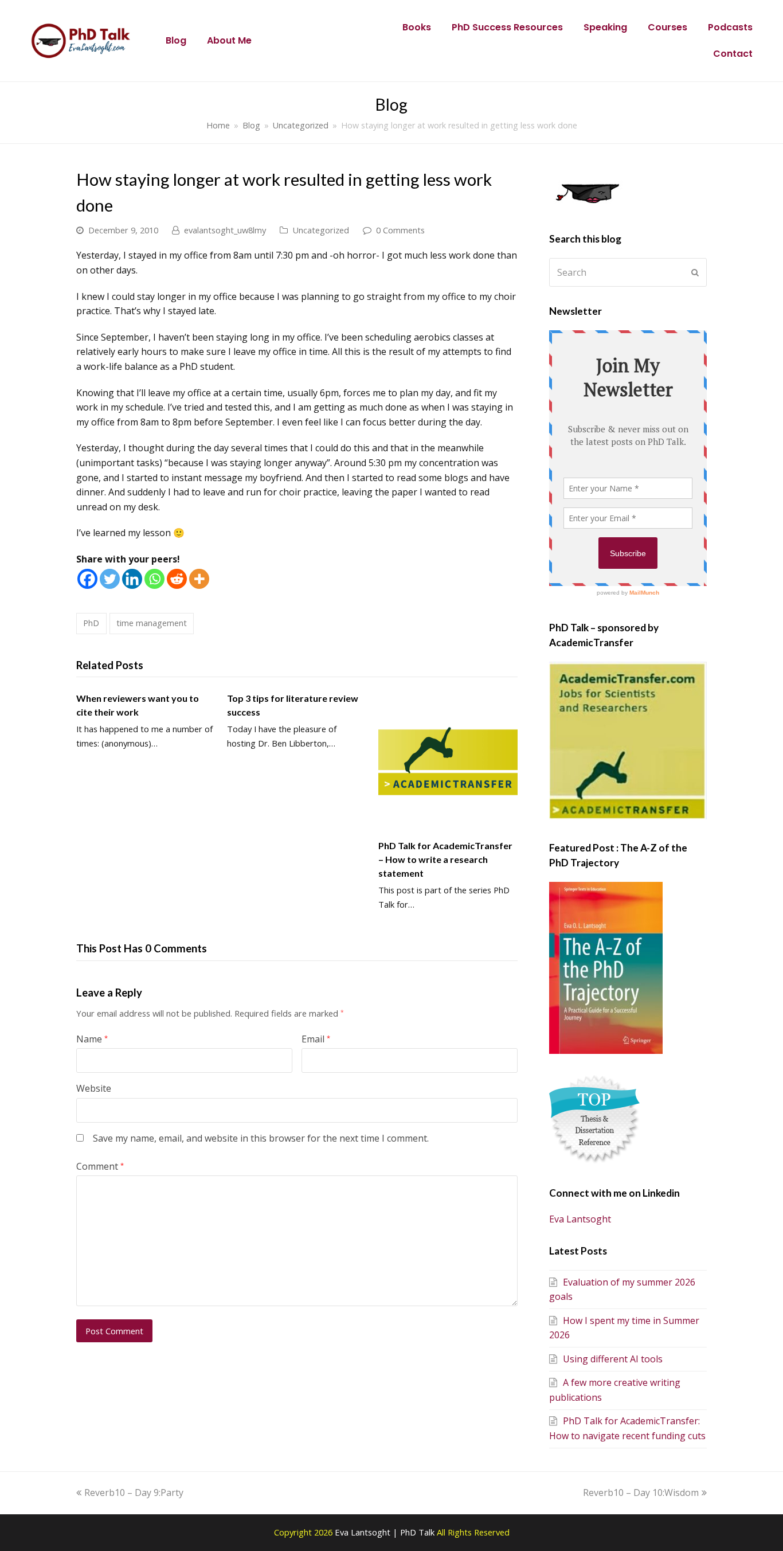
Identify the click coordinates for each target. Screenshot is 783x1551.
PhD (91, 622)
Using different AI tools (613, 1359)
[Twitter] (110, 579)
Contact (733, 53)
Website (93, 1088)
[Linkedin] (132, 579)
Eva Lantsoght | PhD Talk (386, 1532)
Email (316, 1039)
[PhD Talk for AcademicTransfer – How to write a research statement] (448, 761)
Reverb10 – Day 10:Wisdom (641, 1492)
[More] (199, 579)
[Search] (628, 272)
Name (92, 1039)
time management (151, 622)
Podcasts (730, 27)
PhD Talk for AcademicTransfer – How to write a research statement (445, 859)
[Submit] (695, 272)
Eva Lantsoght (580, 1219)
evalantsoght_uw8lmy (225, 230)
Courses (667, 27)
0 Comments (400, 230)
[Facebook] (87, 579)
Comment (100, 1166)
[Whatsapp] (154, 579)
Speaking (605, 27)
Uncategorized (320, 230)
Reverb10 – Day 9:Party (133, 1492)
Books (416, 27)
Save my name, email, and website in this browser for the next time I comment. (261, 1138)
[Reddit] (177, 579)
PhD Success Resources (507, 27)
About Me (229, 40)
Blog (176, 40)
